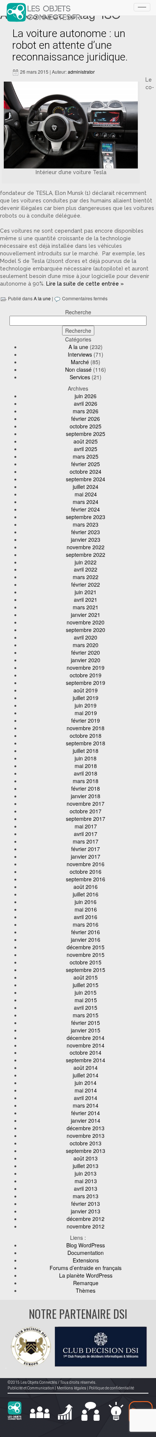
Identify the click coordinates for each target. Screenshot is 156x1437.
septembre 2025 (85, 433)
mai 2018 (86, 765)
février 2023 (85, 532)
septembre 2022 (85, 554)
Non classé (78, 369)
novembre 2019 (86, 667)
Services (80, 377)
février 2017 (85, 849)
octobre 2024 (85, 471)
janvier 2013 (85, 1211)
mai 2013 (86, 1181)
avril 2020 (85, 637)
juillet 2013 (85, 1166)
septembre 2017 (85, 818)
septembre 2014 (85, 1060)
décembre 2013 (86, 1128)
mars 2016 (85, 924)
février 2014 (85, 1113)
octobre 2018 (85, 735)
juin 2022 (86, 562)
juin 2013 (86, 1173)
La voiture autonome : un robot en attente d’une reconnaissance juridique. (70, 45)
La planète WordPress (85, 1275)
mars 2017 (85, 841)
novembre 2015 (86, 954)
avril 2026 (85, 403)
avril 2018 (85, 773)
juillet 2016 (85, 894)
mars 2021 (85, 607)
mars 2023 (85, 524)
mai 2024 (86, 494)
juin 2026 (86, 396)
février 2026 (85, 418)
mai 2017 (86, 826)
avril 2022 (85, 569)
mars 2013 (85, 1196)
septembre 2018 (85, 743)
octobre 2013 (85, 1143)
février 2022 (85, 584)
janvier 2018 (85, 796)
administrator (81, 71)
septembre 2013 (85, 1150)
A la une (42, 298)
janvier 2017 (85, 856)
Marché (80, 362)
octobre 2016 (85, 871)
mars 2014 (85, 1105)
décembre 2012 (86, 1218)
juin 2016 (86, 901)
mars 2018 (85, 781)
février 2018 (85, 788)
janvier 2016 (85, 939)
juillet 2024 (85, 486)
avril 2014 (85, 1098)
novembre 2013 (86, 1135)
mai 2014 (86, 1090)
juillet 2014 (85, 1075)
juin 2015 (86, 992)
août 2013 (85, 1158)
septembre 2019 (85, 682)
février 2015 (85, 1022)
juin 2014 (86, 1082)
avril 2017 (85, 833)
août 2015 (85, 977)
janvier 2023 (85, 539)
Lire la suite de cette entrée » (85, 284)
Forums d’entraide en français (86, 1268)
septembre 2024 (85, 479)
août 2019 (85, 690)
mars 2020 (85, 645)
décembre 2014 (86, 1037)
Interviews (80, 354)
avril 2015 (85, 1007)
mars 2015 (85, 1015)
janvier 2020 (85, 660)
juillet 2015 (85, 985)
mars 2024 (85, 501)
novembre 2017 (86, 803)
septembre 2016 (85, 879)
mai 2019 (86, 713)
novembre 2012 (86, 1226)
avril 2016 (85, 917)
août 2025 (85, 441)
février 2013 (85, 1203)
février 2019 (85, 720)
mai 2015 (86, 1000)
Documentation (85, 1252)
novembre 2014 (86, 1045)
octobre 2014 (85, 1052)
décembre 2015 (86, 947)
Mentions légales (71, 1388)
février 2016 (85, 932)
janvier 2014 (85, 1120)
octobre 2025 (85, 426)
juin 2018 (86, 758)
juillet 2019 (85, 698)
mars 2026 (85, 411)
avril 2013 (85, 1188)
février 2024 (85, 509)
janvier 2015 (85, 1030)
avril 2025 (85, 449)
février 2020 (85, 652)
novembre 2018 (86, 728)
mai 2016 (86, 909)
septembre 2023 (85, 517)
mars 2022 (85, 577)
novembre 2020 (86, 622)
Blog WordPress (85, 1245)
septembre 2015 (85, 969)
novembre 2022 (86, 547)
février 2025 (85, 464)
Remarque (85, 1283)
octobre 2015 (85, 962)
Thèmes (85, 1290)
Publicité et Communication (31, 1388)
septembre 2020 (85, 630)
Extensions (86, 1260)
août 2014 (85, 1067)
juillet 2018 (85, 750)
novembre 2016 (86, 864)
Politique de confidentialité (111, 1388)
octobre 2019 (85, 675)
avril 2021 (85, 599)
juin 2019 (86, 705)
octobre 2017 (85, 811)
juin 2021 (86, 592)
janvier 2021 (85, 614)
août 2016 (85, 886)
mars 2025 (85, 456)
